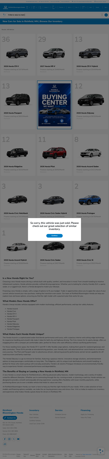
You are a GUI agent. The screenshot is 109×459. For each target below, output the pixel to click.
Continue (54, 236)
